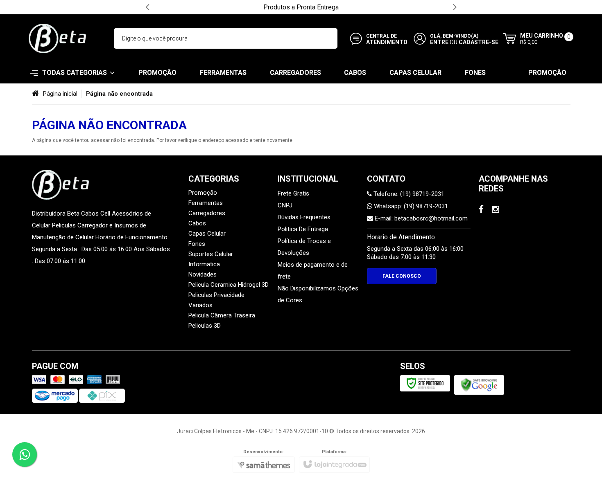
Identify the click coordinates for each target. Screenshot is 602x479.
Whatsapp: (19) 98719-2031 (410, 206)
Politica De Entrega (303, 229)
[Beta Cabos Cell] (57, 38)
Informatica (204, 264)
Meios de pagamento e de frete (313, 270)
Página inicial (60, 93)
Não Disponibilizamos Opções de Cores (318, 294)
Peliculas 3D (204, 325)
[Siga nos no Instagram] (495, 210)
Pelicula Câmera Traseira (221, 315)
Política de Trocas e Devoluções (304, 246)
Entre (439, 42)
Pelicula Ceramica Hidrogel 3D (228, 284)
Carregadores (206, 213)
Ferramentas (205, 203)
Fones (196, 243)
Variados (200, 305)
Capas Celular (207, 233)
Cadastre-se (478, 42)
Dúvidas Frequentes (304, 217)
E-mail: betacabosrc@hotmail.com (420, 218)
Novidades (202, 274)
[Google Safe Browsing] (479, 384)
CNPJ (285, 205)
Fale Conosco (401, 276)
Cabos (197, 223)
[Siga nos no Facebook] (481, 210)
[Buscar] (328, 38)
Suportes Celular (210, 254)
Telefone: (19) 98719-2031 (408, 194)
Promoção (202, 192)
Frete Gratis (293, 193)
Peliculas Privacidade (216, 295)
